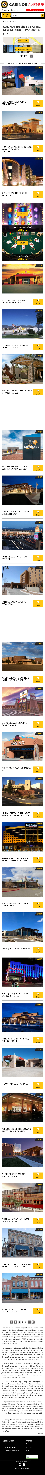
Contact (29, 1444)
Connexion (5, 10)
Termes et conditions (12, 1450)
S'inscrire (14, 10)
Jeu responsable (10, 1444)
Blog (27, 1450)
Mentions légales (10, 1447)
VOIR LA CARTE (23, 41)
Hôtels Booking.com (23, 49)
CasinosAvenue (25, 1469)
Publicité (29, 1447)
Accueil (4, 21)
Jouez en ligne (35, 10)
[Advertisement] (22, 414)
